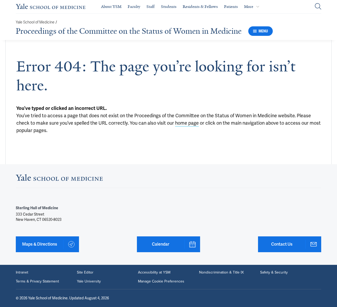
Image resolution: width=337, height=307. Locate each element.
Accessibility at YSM (154, 272)
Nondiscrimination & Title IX (221, 272)
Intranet (22, 272)
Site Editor (85, 272)
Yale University (89, 281)
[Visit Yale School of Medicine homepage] (59, 179)
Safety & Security (274, 272)
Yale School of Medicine (35, 22)
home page (187, 123)
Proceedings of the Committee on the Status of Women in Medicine (128, 31)
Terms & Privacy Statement (37, 281)
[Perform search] (318, 6)
